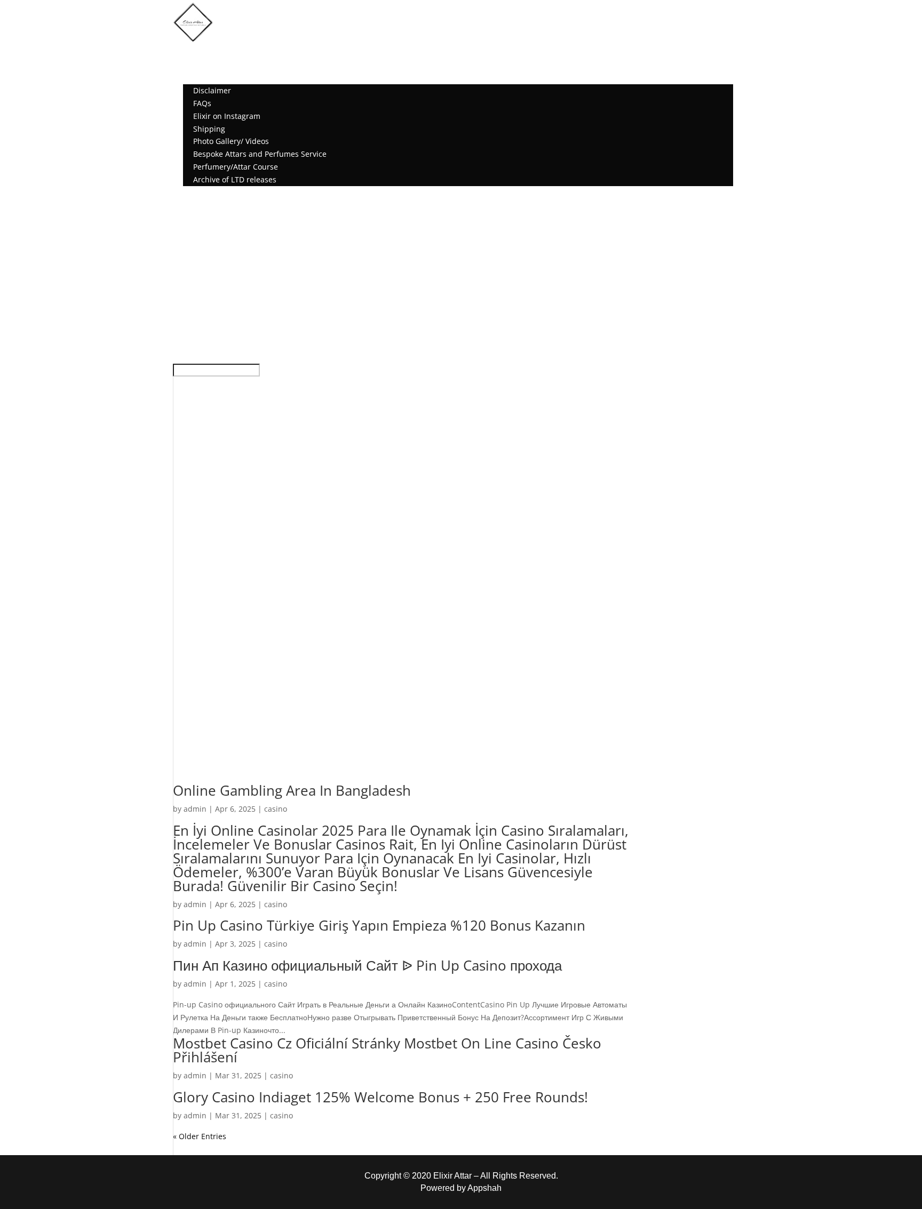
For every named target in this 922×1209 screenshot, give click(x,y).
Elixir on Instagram (226, 116)
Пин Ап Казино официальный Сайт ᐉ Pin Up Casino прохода (367, 965)
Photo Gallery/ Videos (231, 141)
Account (197, 192)
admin (195, 809)
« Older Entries (199, 1136)
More (192, 78)
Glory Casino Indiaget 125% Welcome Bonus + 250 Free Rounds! (380, 1097)
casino (275, 809)
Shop (192, 65)
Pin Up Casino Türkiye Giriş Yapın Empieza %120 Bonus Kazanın (379, 925)
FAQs (202, 103)
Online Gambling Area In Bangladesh (292, 790)
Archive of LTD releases (234, 179)
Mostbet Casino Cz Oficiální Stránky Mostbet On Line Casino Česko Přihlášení (387, 1050)
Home (193, 52)
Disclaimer (212, 90)
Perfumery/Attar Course (235, 167)
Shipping (209, 129)
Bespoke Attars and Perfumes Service (260, 154)
